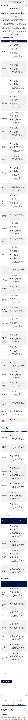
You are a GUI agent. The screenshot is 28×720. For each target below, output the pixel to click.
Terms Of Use (4, 719)
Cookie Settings (11, 719)
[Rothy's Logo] (4, 5)
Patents (14, 717)
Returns (7, 704)
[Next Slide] (26, 2)
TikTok (13, 686)
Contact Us (20, 704)
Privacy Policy (21, 717)
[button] (20, 5)
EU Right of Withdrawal (20, 719)
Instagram (8, 686)
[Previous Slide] (1, 2)
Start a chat (7, 700)
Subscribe (6, 681)
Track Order (20, 700)
